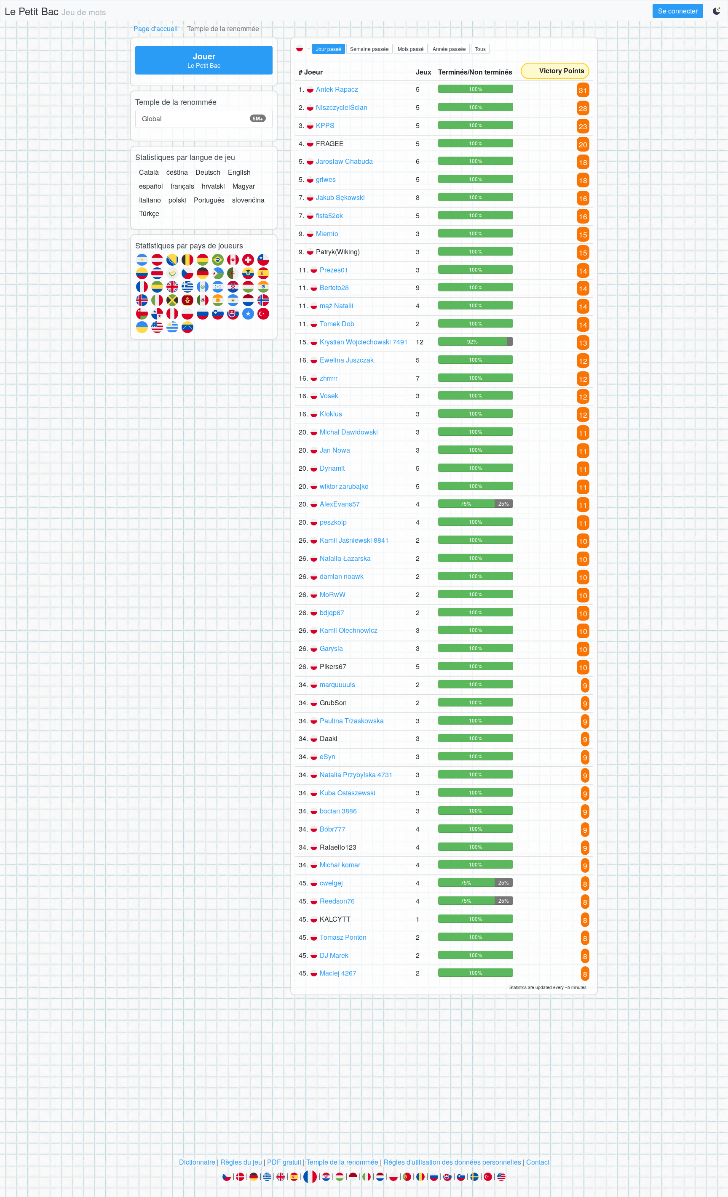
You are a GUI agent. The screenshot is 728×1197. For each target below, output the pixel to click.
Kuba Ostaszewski (347, 792)
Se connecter (678, 11)
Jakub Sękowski (340, 197)
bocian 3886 (338, 811)
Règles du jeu (241, 1162)
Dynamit (332, 468)
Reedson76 (337, 901)
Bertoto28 (334, 287)
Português (209, 200)
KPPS (325, 125)
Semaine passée (369, 48)
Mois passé (411, 48)
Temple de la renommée (342, 1162)
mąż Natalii (336, 305)
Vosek (329, 395)
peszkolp (333, 522)
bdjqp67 (332, 612)
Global (202, 118)
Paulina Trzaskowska (352, 720)
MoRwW (332, 594)
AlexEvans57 (340, 504)
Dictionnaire (197, 1162)
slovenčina (248, 200)
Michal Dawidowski (349, 432)
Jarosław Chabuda (344, 161)
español (151, 186)
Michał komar (340, 864)
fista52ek (329, 215)
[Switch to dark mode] (717, 10)
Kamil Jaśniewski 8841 (354, 540)
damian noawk (342, 576)
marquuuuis (337, 684)
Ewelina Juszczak (347, 360)
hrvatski (213, 186)
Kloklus (331, 414)
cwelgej (331, 883)
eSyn (327, 756)
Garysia (331, 648)
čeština (177, 172)
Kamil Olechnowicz (348, 630)
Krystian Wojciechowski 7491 (364, 342)
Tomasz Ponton (343, 937)
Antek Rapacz (337, 89)
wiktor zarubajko (344, 486)
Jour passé (328, 48)
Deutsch (207, 172)
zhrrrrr (328, 378)
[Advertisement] (364, 1079)
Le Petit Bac (55, 10)
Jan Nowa (335, 450)
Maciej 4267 (338, 973)
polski (177, 200)
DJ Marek (334, 955)
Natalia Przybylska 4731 (356, 774)
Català (149, 172)
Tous (480, 48)
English (239, 172)
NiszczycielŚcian (341, 107)
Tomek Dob (337, 323)
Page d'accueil (156, 28)
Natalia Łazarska (345, 558)
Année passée (449, 48)
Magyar (244, 186)
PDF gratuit (284, 1162)
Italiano (150, 200)
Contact (537, 1162)
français (182, 186)
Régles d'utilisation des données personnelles (452, 1162)
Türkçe (149, 213)
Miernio (327, 233)
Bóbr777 (332, 829)
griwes (326, 179)
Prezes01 (334, 270)
